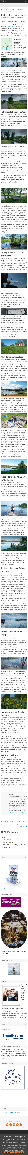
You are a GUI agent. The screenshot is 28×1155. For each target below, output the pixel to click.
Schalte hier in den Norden (7, 1058)
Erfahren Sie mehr (19, 1152)
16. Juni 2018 (11, 17)
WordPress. (23, 1128)
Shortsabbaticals (11, 26)
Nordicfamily (4, 1)
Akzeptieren (7, 1152)
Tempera (18, 1128)
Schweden (12, 9)
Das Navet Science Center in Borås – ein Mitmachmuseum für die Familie (22, 823)
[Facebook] (17, 1124)
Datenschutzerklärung (15, 1112)
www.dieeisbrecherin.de (7, 888)
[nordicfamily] (7, 1124)
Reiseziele (6, 9)
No (12, 1152)
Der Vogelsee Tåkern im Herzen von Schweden (7, 822)
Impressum (4, 1112)
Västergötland (20, 9)
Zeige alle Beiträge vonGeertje (17, 812)
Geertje (4, 17)
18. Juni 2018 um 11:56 (7, 839)
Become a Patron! (5, 1029)
